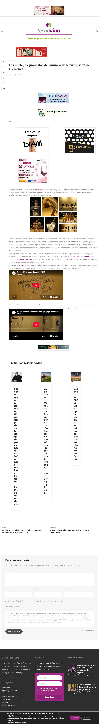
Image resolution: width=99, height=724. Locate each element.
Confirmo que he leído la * (47, 689)
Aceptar (75, 718)
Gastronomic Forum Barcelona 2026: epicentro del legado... (86, 669)
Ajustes (86, 718)
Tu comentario (10, 571)
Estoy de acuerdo (13, 607)
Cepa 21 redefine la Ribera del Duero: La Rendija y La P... (86, 687)
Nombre (8, 590)
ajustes (23, 722)
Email (36, 590)
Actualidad (12, 61)
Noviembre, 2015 (13, 75)
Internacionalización (9, 696)
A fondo (5, 693)
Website (67, 590)
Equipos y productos (9, 690)
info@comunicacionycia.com (52, 620)
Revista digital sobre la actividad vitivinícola (49, 38)
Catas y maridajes (8, 705)
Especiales (6, 699)
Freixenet (39, 189)
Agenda (5, 702)
